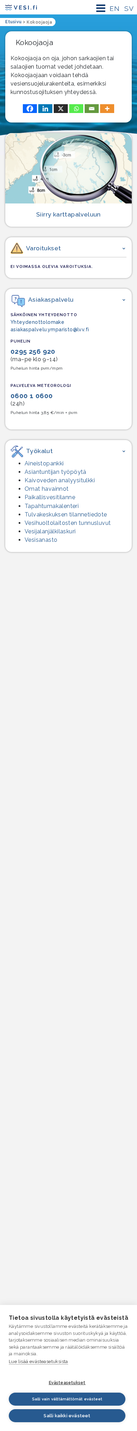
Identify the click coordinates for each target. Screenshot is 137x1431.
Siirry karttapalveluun (68, 214)
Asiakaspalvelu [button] (51, 299)
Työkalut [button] (39, 450)
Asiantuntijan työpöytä (55, 472)
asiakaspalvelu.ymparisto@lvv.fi (50, 329)
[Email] (92, 108)
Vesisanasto (41, 539)
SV (128, 8)
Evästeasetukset (67, 1382)
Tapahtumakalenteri (52, 506)
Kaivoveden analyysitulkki (60, 480)
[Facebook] (30, 108)
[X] (61, 108)
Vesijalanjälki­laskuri (50, 531)
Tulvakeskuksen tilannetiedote (66, 514)
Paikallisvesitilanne (50, 497)
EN (114, 8)
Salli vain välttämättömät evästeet (67, 1399)
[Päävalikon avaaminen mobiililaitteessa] (101, 8)
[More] (107, 108)
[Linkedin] (45, 108)
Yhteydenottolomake (37, 322)
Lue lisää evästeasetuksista (38, 1361)
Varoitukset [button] (43, 248)
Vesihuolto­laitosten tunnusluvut (68, 523)
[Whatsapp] (76, 108)
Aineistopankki (44, 463)
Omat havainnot (47, 488)
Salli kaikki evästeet (67, 1415)
